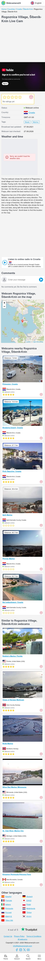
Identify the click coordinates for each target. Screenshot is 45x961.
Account (17, 958)
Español (8, 896)
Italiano (8, 904)
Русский (8, 912)
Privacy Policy (19, 936)
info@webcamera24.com (22, 946)
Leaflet (28, 342)
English (38, 3)
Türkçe (29, 912)
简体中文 (8, 916)
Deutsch (29, 896)
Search (28, 958)
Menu (39, 958)
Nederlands (30, 908)
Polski (28, 904)
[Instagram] (20, 949)
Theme (5, 958)
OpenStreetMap (38, 342)
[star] (4, 97)
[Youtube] (28, 949)
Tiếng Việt (9, 920)
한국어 (28, 916)
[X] (24, 949)
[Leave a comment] (41, 280)
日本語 (28, 900)
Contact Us (8, 936)
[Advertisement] (23, 43)
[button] (22, 321)
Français (8, 900)
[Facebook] (16, 949)
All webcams (22, 939)
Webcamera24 (13, 3)
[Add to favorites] (31, 97)
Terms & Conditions (33, 936)
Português (9, 908)
